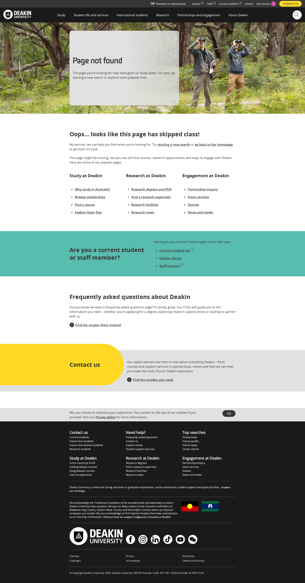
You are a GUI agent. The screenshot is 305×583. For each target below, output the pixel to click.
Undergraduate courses (83, 467)
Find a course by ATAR (82, 463)
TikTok (167, 540)
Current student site (175, 250)
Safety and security (193, 560)
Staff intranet (170, 266)
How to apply (189, 445)
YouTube (180, 540)
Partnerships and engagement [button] (198, 15)
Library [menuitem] (196, 4)
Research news (142, 212)
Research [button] (162, 15)
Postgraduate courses (82, 471)
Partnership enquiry (203, 189)
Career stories (190, 449)
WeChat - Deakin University (192, 540)
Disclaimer (188, 556)
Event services (198, 197)
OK (229, 413)
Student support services (140, 449)
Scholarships (189, 437)
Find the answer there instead (98, 325)
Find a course (85, 204)
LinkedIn (155, 540)
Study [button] (61, 15)
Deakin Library (171, 258)
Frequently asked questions (141, 437)
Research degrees (136, 463)
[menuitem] (266, 3)
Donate (193, 204)
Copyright (75, 560)
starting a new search (174, 144)
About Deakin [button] (238, 15)
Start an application (81, 475)
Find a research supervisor (151, 197)
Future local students (82, 441)
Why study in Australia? (92, 189)
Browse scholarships (90, 197)
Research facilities (144, 204)
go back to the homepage (214, 144)
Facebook (130, 540)
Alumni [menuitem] (249, 4)
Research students (80, 449)
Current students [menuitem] (228, 4)
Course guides (190, 441)
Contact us (132, 441)
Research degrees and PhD (151, 189)
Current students (79, 437)
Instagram (143, 540)
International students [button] (132, 15)
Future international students (86, 445)
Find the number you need (153, 380)
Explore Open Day (88, 212)
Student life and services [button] (91, 15)
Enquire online (134, 445)
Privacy (130, 556)
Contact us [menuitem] (290, 4)
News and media (200, 212)
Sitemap (74, 556)
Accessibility (133, 560)
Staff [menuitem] (209, 4)
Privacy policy (105, 417)
